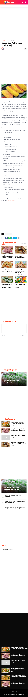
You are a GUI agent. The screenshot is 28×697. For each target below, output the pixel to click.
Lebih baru (4, 335)
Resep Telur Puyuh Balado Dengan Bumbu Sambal (18, 436)
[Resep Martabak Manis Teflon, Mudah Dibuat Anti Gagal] (21, 250)
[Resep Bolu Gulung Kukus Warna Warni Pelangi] (21, 279)
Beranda (3, 40)
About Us (8, 691)
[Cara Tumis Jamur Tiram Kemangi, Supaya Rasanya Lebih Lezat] (5, 677)
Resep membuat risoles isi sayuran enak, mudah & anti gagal (15, 508)
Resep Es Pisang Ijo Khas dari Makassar (13, 495)
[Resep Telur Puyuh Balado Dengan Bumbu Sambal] (5, 437)
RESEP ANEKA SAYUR (16, 5)
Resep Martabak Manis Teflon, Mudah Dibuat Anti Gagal (20, 257)
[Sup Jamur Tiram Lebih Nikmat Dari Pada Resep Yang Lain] (5, 424)
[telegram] (12, 238)
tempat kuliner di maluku (7, 549)
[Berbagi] (25, 49)
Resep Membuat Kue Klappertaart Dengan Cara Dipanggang (20, 272)
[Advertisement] (14, 23)
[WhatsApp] (9, 238)
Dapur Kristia (10, 200)
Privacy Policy (15, 691)
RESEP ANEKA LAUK (5, 5)
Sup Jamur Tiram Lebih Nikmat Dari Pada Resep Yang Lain (17, 423)
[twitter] (15, 238)
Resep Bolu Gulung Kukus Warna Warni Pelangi (20, 286)
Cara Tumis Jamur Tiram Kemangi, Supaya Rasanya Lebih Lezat (18, 677)
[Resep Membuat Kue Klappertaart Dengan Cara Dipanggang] (21, 264)
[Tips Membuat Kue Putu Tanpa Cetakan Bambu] (7, 279)
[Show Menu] (2, 2)
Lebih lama (23, 335)
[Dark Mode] (22, 2)
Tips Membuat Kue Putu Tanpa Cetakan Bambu (6, 286)
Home (3, 691)
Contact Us (23, 691)
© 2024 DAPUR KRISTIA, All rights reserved (14, 694)
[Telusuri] (26, 2)
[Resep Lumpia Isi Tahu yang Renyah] (7, 264)
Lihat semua (24, 243)
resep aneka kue (11, 40)
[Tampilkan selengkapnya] (18, 238)
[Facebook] (6, 238)
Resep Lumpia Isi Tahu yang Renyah (6, 270)
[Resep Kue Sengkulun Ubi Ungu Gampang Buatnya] (7, 250)
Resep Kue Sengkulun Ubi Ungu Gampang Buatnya (7, 256)
